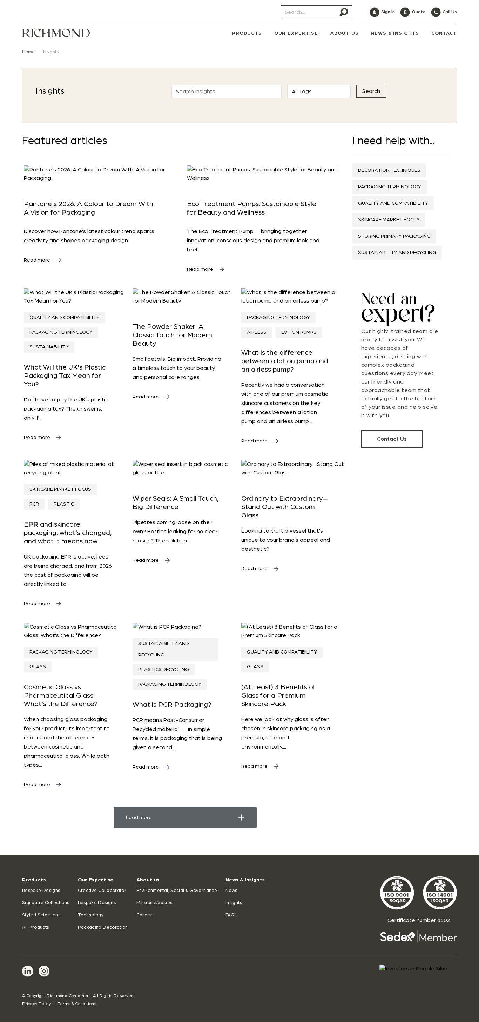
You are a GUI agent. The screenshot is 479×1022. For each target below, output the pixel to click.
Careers (145, 915)
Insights (233, 903)
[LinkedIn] (27, 971)
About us (148, 880)
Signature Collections (45, 903)
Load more (139, 817)
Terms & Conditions (77, 1004)
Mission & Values (154, 903)
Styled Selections (41, 915)
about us (344, 33)
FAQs (230, 915)
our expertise (296, 33)
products (247, 33)
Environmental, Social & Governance (176, 890)
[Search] (344, 12)
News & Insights (244, 880)
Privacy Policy (36, 1004)
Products (34, 880)
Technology (91, 915)
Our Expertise (96, 880)
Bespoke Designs (41, 890)
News (231, 890)
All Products (35, 927)
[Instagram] (44, 971)
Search (371, 91)
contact (444, 33)
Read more (37, 260)
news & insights (395, 33)
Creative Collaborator (102, 890)
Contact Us (392, 439)
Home (28, 52)
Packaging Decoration (103, 927)
